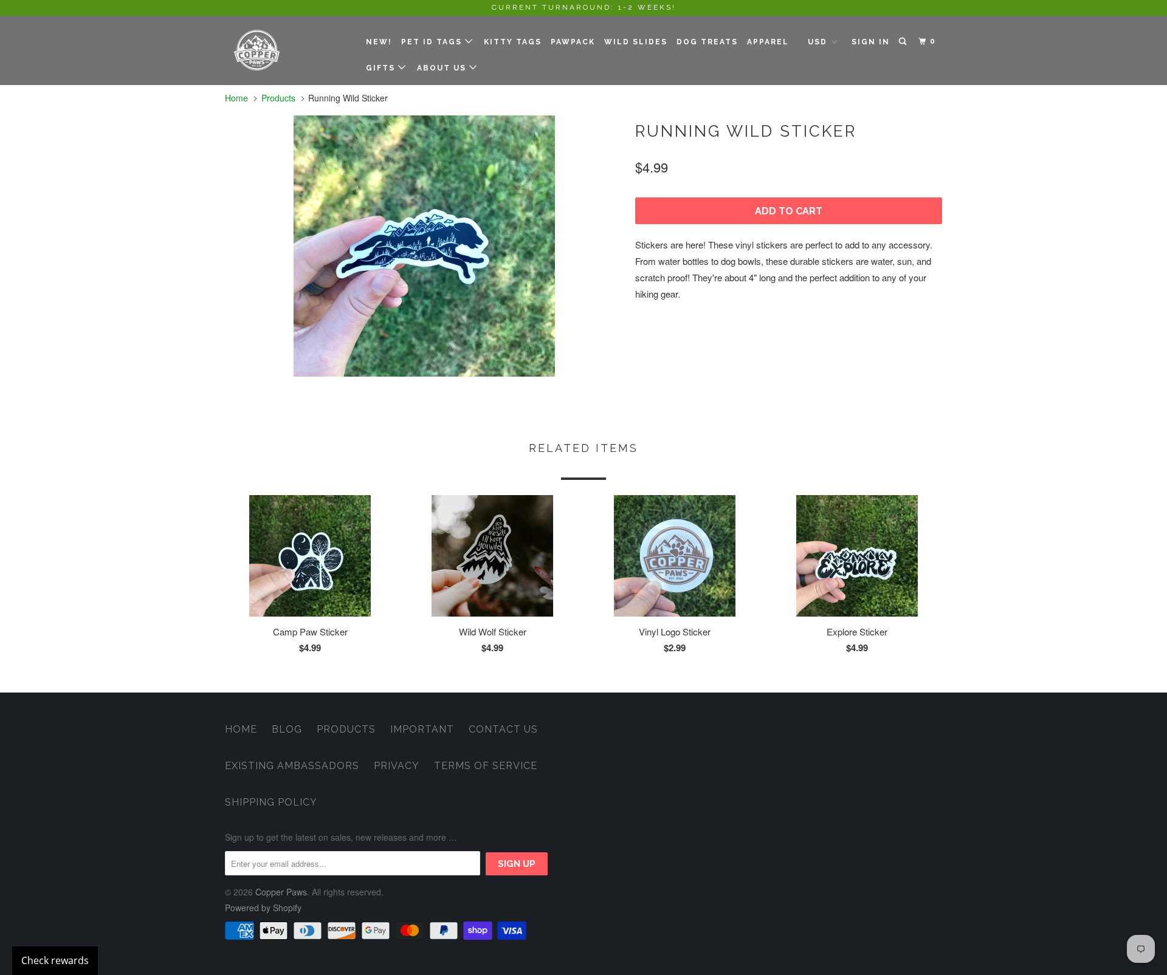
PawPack (573, 42)
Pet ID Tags (433, 42)
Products (278, 98)
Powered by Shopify (263, 907)
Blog (287, 729)
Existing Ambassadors (292, 765)
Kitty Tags (513, 42)
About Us (443, 68)
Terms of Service (485, 765)
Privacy (396, 765)
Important (422, 729)
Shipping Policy (271, 802)
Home (241, 729)
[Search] (904, 42)
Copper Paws (281, 892)
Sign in (871, 42)
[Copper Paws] (287, 50)
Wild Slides (635, 42)
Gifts (382, 68)
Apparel (768, 42)
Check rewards (55, 960)
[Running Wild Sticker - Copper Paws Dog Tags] (424, 246)
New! (379, 42)
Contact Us (503, 729)
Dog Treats (707, 42)
